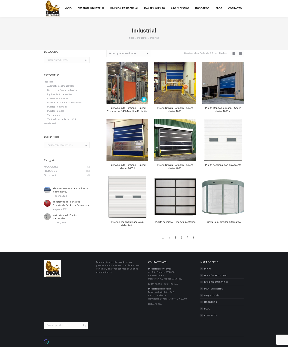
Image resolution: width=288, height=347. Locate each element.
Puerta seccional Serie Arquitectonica (175, 221)
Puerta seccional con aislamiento (223, 165)
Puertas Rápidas (55, 110)
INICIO (207, 268)
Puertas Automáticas (57, 98)
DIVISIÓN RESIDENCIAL (216, 282)
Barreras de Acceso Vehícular (62, 90)
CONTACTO (210, 315)
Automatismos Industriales (60, 85)
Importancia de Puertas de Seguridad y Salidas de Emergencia (71, 203)
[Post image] (47, 190)
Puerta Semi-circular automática (223, 221)
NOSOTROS (210, 302)
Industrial (49, 81)
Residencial (50, 123)
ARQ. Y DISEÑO (212, 295)
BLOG (207, 308)
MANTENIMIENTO (213, 288)
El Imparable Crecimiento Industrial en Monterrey (70, 190)
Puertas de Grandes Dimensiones (64, 102)
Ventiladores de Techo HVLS (61, 119)
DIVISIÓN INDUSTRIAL (216, 275)
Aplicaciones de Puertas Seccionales (65, 217)
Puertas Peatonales (57, 106)
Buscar (86, 60)
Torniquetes (53, 115)
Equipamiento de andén (59, 94)
